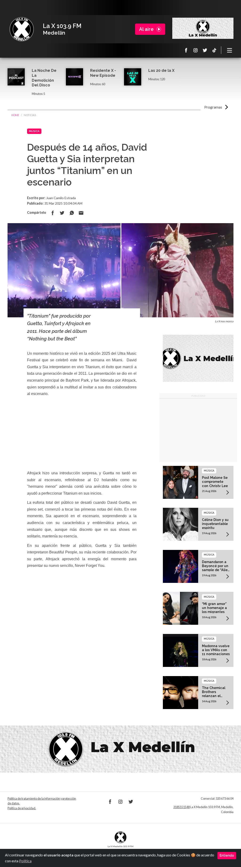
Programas (213, 107)
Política (25, 861)
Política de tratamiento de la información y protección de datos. (42, 801)
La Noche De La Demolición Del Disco (44, 77)
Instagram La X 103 (195, 50)
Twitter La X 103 (205, 50)
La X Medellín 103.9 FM (22, 29)
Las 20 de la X (161, 70)
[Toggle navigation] (229, 50)
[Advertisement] (198, 430)
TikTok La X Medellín (214, 50)
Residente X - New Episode (103, 73)
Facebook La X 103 (186, 50)
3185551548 (181, 807)
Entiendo (227, 855)
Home (15, 115)
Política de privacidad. (22, 808)
